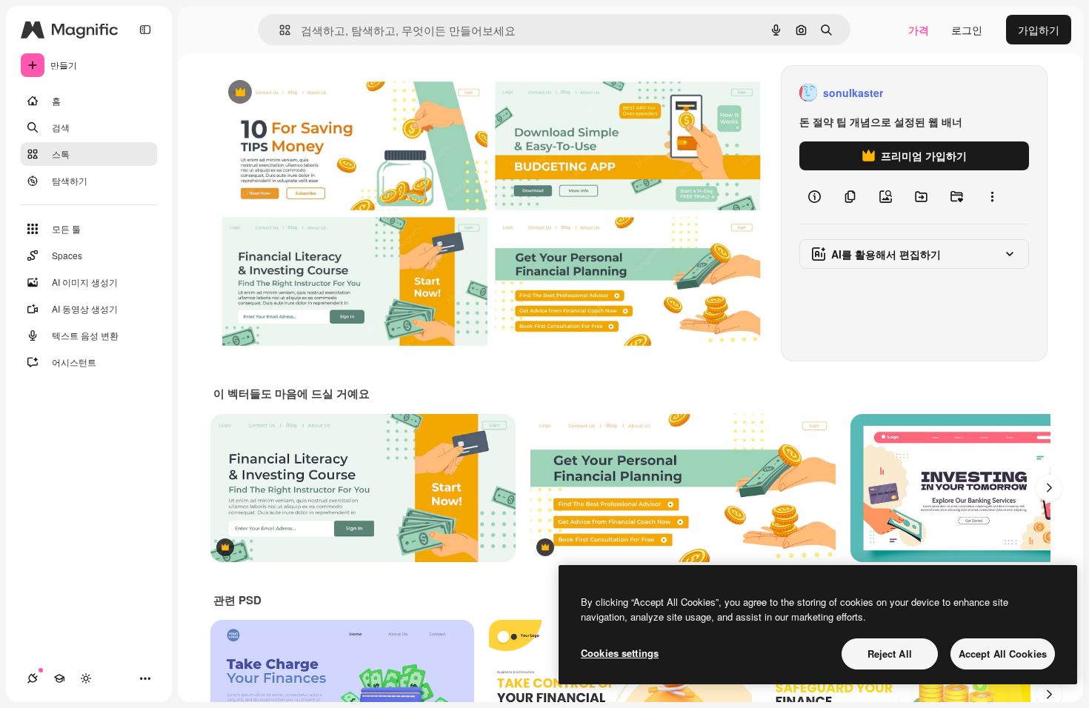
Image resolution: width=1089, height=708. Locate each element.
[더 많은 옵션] (992, 197)
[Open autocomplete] (279, 30)
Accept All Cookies (1003, 654)
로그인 (966, 29)
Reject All (889, 654)
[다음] (1049, 488)
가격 (918, 29)
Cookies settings (620, 653)
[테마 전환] (86, 678)
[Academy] (59, 678)
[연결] (32, 678)
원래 (298, 93)
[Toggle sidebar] (145, 29)
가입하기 (1038, 29)
